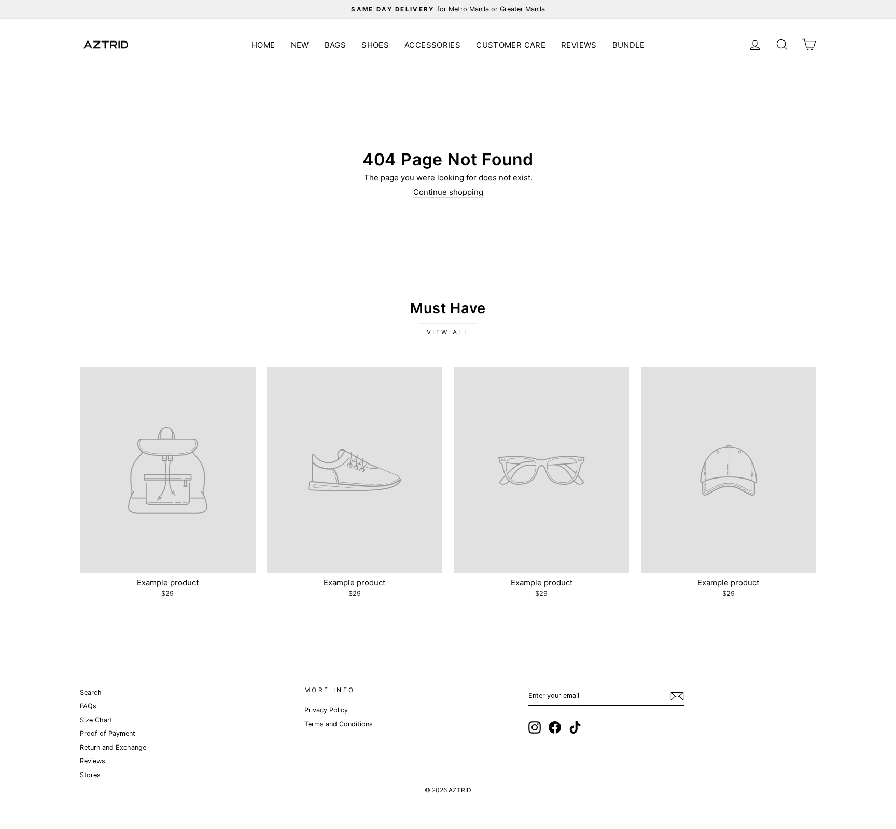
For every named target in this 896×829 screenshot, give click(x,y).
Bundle (628, 45)
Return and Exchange (113, 747)
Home (263, 45)
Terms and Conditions (338, 724)
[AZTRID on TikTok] (575, 727)
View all (448, 332)
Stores (90, 775)
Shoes (375, 45)
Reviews (579, 45)
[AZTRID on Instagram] (534, 727)
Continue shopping (448, 192)
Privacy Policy (326, 710)
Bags (335, 45)
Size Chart (96, 720)
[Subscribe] (677, 696)
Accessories (432, 45)
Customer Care (510, 45)
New (300, 45)
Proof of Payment (107, 733)
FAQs (88, 706)
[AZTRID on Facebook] (555, 727)
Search (91, 692)
